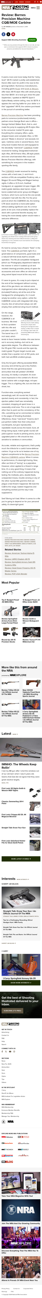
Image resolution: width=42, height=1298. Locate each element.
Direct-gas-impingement (13, 544)
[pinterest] (13, 33)
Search (4, 1044)
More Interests (22, 879)
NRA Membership (7, 1107)
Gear (3, 1070)
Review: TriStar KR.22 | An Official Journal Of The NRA (10, 692)
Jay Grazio (16, 546)
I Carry (5, 951)
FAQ (3, 1038)
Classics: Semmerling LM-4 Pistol (12, 802)
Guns (3, 29)
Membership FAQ (7, 1113)
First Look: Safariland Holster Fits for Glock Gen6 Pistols (13, 841)
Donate (27, 2)
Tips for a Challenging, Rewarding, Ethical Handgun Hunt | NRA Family (18, 921)
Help (3, 1041)
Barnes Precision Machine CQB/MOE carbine (20, 456)
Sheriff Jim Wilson (10, 884)
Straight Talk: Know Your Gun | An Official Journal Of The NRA (19, 912)
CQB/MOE (28, 147)
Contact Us (5, 1035)
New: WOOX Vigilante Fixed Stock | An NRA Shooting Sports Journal (31, 693)
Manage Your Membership (10, 1116)
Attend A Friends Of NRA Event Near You (20, 1280)
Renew (21, 2)
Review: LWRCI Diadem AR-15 (17, 559)
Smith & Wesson (31, 88)
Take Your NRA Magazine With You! (17, 1196)
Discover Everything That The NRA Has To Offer (20, 1251)
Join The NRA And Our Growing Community (21, 1223)
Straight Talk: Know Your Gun (14, 827)
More (14, 734)
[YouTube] (41, 2)
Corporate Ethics (28, 1289)
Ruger (17, 88)
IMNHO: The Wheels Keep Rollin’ (19, 766)
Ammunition (5, 1067)
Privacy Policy (5, 1289)
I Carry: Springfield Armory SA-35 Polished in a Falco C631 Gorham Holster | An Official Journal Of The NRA (31, 716)
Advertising (5, 1032)
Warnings (4, 1292)
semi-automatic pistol (31, 916)
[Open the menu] (38, 7)
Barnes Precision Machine (12, 115)
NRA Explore (6, 1099)
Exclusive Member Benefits (11, 1110)
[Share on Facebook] (3, 33)
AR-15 (10, 546)
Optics (4, 1076)
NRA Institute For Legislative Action (13, 1096)
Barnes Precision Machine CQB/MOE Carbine (20, 540)
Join (16, 2)
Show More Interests (25, 982)
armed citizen (18, 916)
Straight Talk (8, 916)
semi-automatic (27, 544)
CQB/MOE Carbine (29, 542)
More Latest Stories (25, 859)
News (3, 783)
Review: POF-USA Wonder (16, 573)
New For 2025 (6, 1064)
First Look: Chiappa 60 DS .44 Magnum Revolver (14, 815)
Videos (4, 1082)
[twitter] (8, 33)
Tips (7, 783)
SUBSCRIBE (12, 1010)
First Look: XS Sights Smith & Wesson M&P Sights (13, 789)
